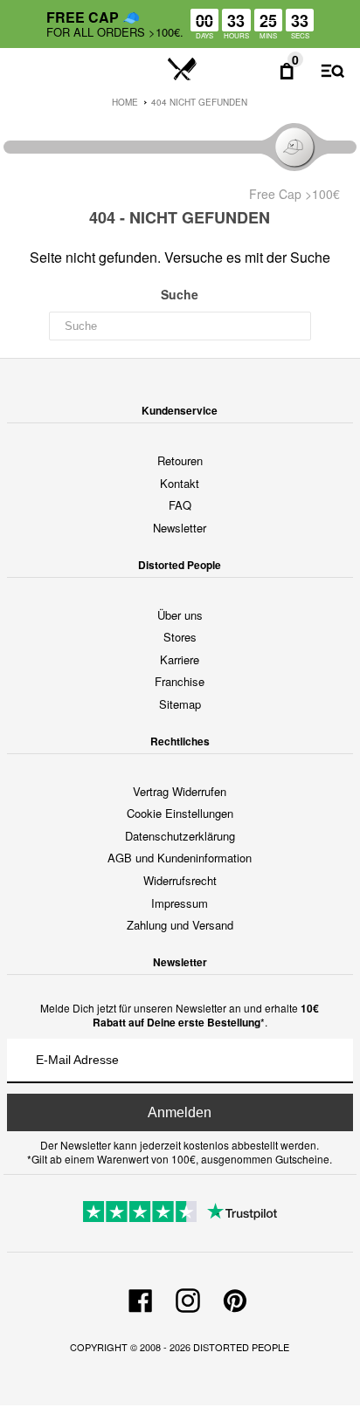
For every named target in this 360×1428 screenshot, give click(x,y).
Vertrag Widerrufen (179, 791)
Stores (180, 636)
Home (125, 102)
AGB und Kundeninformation (179, 857)
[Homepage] (182, 69)
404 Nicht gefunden (199, 102)
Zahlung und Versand (180, 925)
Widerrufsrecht (180, 880)
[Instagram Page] (188, 1297)
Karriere (179, 659)
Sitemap (180, 704)
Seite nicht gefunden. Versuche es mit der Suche (180, 257)
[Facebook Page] (140, 1297)
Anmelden (179, 1112)
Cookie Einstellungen (180, 813)
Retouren (180, 460)
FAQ (180, 505)
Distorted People (241, 1347)
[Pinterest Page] (235, 1297)
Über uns (180, 615)
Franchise (179, 681)
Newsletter (179, 527)
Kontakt (179, 483)
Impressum (179, 903)
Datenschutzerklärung (180, 835)
